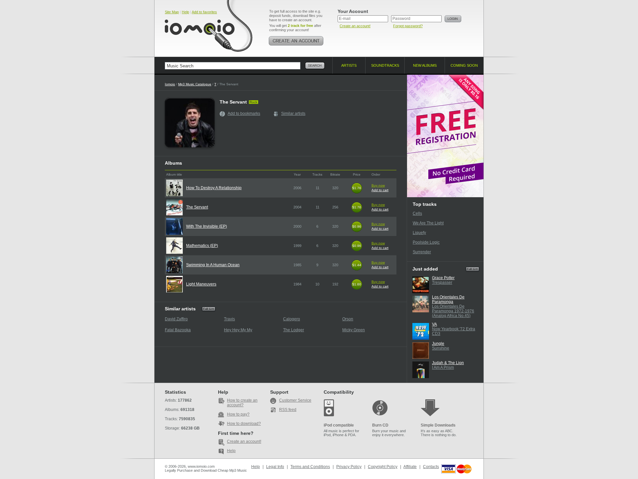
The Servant (197, 207)
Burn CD (380, 425)
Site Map (172, 12)
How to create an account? (242, 402)
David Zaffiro (176, 319)
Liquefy (419, 232)
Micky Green (353, 330)
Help (185, 12)
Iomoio (170, 84)
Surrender (422, 252)
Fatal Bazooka (178, 330)
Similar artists (293, 113)
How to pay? (238, 414)
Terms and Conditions (310, 466)
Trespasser (442, 282)
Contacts (431, 466)
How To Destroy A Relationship (214, 188)
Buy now (378, 185)
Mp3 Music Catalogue (194, 84)
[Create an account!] (296, 40)
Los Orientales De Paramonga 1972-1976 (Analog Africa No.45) (453, 311)
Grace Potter (443, 278)
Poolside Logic (426, 242)
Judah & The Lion (448, 362)
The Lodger (293, 330)
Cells (417, 213)
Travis (229, 319)
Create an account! (355, 26)
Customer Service (295, 400)
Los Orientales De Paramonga (448, 299)
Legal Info (275, 466)
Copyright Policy (382, 466)
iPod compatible (339, 425)
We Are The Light (428, 223)
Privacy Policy (349, 466)
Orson (347, 319)
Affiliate (410, 466)
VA (434, 324)
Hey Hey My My (238, 330)
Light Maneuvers (201, 284)
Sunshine (440, 348)
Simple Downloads (438, 425)
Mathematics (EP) (202, 245)
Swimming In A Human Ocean (213, 265)
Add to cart (380, 190)
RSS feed (287, 409)
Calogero (291, 319)
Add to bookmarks (244, 113)
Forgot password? (408, 26)
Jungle (438, 343)
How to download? (244, 423)
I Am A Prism (443, 367)
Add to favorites (204, 12)
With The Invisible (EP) (206, 226)
